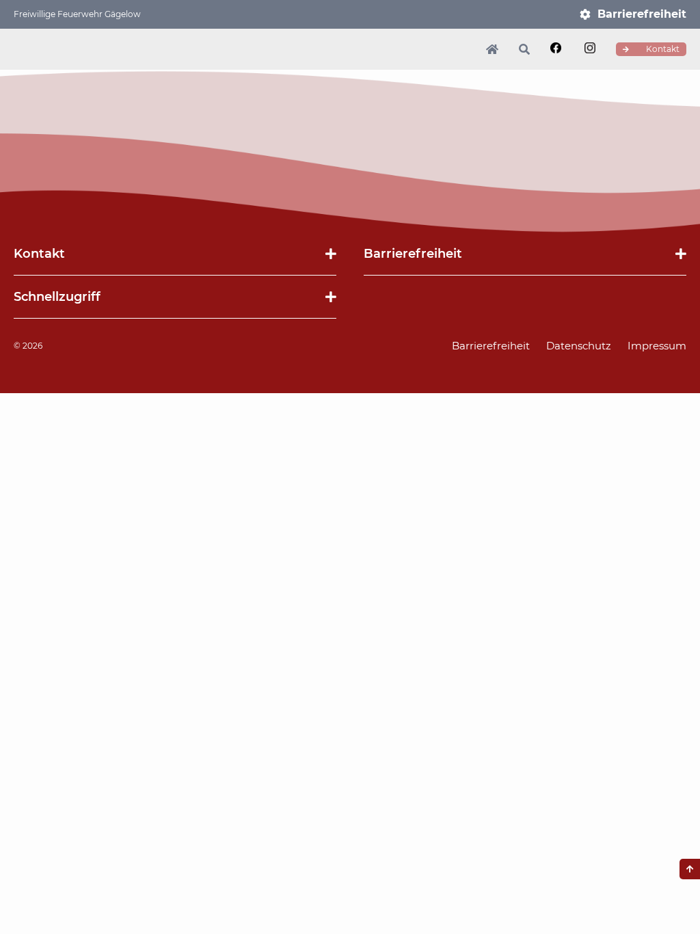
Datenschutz (578, 345)
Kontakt (661, 49)
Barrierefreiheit (641, 14)
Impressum (657, 345)
